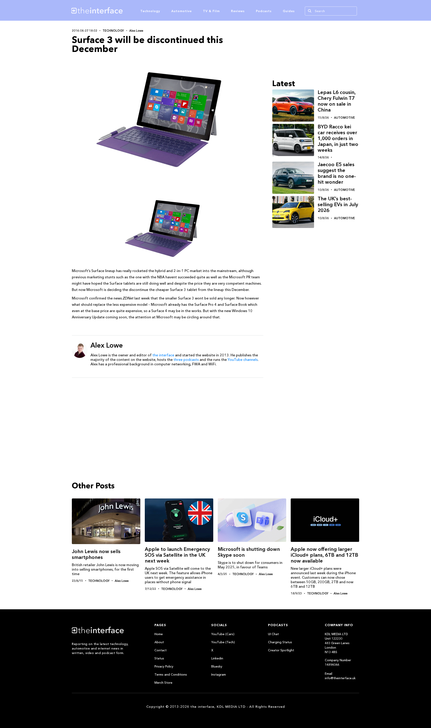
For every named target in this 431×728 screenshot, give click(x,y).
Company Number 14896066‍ (338, 662)
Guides (289, 11)
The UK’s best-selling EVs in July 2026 (338, 205)
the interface (163, 355)
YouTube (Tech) (223, 642)
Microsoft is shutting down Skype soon (249, 552)
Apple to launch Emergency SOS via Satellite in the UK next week (177, 555)
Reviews (238, 11)
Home (158, 634)
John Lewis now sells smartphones (96, 554)
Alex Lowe (136, 30)
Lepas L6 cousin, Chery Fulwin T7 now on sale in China (337, 101)
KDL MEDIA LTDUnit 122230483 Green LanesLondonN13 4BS (337, 643)
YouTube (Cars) (222, 634)
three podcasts (186, 359)
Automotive (181, 11)
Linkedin (217, 658)
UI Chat (273, 634)
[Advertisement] (167, 415)
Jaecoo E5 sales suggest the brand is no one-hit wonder (337, 173)
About (159, 642)
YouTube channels (243, 359)
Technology (150, 11)
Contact (160, 650)
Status (159, 658)
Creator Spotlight (281, 650)
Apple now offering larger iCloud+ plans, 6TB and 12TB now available (324, 555)
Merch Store (163, 683)
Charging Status (280, 642)
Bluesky (216, 666)
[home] (118, 10)
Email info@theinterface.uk (340, 676)
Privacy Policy (163, 666)
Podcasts (264, 11)
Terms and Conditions (170, 674)
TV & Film (211, 11)
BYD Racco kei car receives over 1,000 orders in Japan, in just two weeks (338, 138)
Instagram (218, 674)
